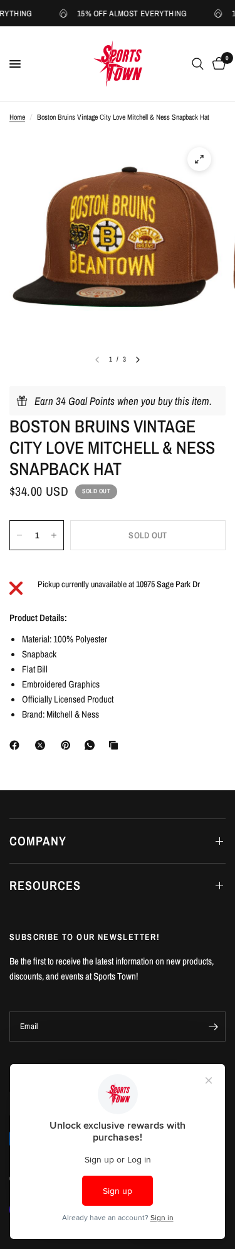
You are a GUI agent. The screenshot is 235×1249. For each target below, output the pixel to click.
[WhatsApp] (92, 745)
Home (17, 117)
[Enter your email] (213, 1026)
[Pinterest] (68, 745)
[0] (217, 64)
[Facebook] (16, 745)
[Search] (197, 64)
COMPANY (37, 840)
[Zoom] (199, 159)
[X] (42, 745)
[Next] (138, 359)
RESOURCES (45, 885)
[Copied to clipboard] (115, 745)
